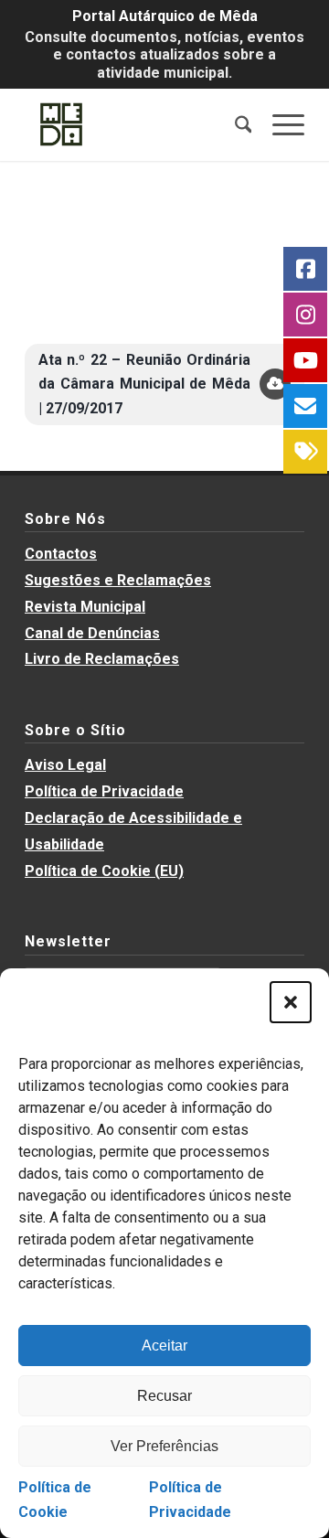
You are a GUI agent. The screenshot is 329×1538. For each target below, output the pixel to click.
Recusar (164, 1396)
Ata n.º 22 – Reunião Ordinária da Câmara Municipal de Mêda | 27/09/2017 (144, 384)
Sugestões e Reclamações (118, 580)
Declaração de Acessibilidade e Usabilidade (133, 831)
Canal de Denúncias (92, 633)
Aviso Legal (65, 765)
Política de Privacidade (104, 791)
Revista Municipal (85, 606)
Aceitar (164, 1345)
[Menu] (279, 124)
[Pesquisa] (234, 124)
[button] (291, 1002)
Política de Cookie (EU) (104, 871)
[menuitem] (234, 124)
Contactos (61, 553)
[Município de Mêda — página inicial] (137, 124)
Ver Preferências (164, 1446)
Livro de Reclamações (102, 659)
